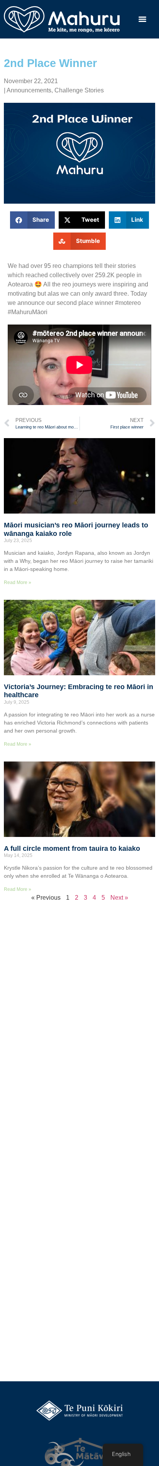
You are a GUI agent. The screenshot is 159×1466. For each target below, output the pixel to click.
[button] (32, 220)
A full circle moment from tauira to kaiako (72, 848)
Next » (119, 897)
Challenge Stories (79, 90)
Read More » (17, 582)
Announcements (29, 90)
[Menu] (142, 19)
